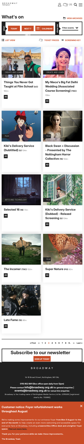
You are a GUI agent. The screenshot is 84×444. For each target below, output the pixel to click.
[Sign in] (59, 4)
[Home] (10, 5)
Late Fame (15, 320)
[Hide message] (81, 406)
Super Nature (59, 269)
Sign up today (42, 359)
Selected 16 (16, 209)
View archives (74, 18)
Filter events (68, 28)
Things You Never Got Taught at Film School (21, 86)
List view (10, 40)
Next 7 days (27, 29)
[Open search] (75, 4)
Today (14, 29)
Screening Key (73, 40)
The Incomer (18, 269)
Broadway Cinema (42, 371)
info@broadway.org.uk (38, 387)
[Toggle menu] (80, 4)
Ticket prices (51, 40)
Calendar (47, 29)
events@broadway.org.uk (31, 390)
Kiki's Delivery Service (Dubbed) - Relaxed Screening (60, 214)
